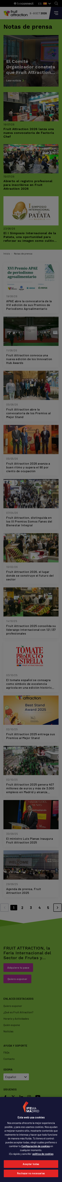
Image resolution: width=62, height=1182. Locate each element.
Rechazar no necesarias (31, 1173)
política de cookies (42, 1153)
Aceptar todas (31, 1164)
